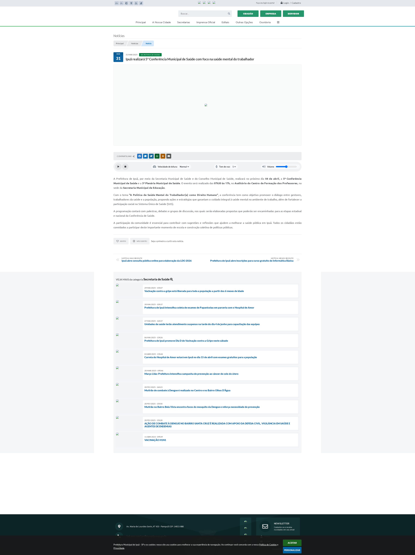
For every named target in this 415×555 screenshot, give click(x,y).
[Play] (118, 166)
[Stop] (125, 166)
